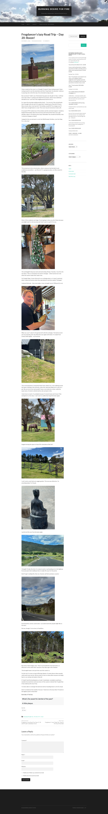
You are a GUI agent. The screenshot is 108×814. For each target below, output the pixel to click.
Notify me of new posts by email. (31, 775)
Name (23, 754)
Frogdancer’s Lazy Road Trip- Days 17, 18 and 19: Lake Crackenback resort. (31, 722)
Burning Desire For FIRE (54, 9)
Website (24, 766)
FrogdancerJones (37, 41)
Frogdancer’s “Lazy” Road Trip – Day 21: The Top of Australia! (54, 722)
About (28, 24)
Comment (24, 740)
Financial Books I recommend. (46, 24)
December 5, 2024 (26, 41)
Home (23, 24)
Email (23, 760)
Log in (70, 168)
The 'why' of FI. (37, 716)
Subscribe (83, 36)
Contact (34, 24)
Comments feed (72, 173)
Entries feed (71, 171)
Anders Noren (80, 807)
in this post (76, 62)
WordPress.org (72, 176)
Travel (42, 716)
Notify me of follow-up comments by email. (33, 772)
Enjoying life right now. (28, 716)
